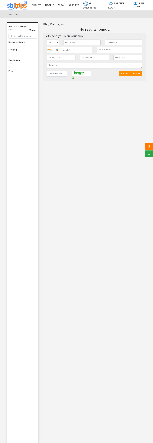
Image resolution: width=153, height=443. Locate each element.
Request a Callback (130, 73)
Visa (61, 5)
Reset (33, 30)
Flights (36, 5)
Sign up (140, 5)
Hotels (49, 5)
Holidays (73, 5)
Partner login (116, 5)
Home (10, 14)
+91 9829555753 (89, 5)
